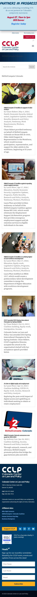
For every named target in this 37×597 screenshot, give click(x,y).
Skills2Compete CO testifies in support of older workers (18, 108)
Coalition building (11, 326)
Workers (20, 124)
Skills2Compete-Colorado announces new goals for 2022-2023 (17, 436)
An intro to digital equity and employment (16, 384)
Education (8, 190)
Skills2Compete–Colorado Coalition (13, 514)
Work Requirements (15, 122)
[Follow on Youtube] (33, 529)
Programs (8, 195)
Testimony (16, 121)
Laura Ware (11, 187)
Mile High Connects (8, 511)
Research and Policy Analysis (16, 197)
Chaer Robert (12, 111)
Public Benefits (19, 195)
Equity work (18, 263)
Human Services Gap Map (10, 516)
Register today (18, 24)
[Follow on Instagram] (24, 529)
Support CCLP (9, 529)
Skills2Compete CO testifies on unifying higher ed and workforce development (18, 258)
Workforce (8, 126)
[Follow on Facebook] (29, 529)
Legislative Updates (18, 116)
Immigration (9, 329)
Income (18, 329)
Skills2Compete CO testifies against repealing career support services (18, 184)
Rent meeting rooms (29, 33)
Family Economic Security (15, 114)
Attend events (15, 33)
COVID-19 (24, 388)
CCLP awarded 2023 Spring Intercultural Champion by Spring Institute (16, 321)
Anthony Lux (11, 439)
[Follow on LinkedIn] (20, 529)
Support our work (29, 37)
